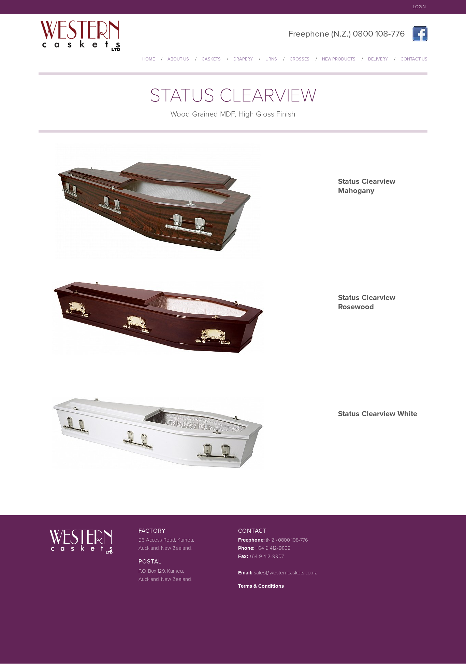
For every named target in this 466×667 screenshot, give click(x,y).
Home (148, 59)
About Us (178, 59)
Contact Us (414, 59)
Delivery (378, 59)
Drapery (243, 59)
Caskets (211, 59)
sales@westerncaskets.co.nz (285, 573)
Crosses (299, 59)
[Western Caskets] (82, 34)
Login (419, 7)
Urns (271, 59)
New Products (338, 59)
